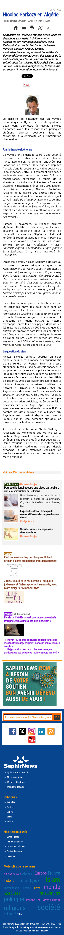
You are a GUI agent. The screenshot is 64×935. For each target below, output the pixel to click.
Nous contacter (14, 777)
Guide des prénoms (15, 846)
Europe (41, 873)
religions (15, 908)
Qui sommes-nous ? (17, 772)
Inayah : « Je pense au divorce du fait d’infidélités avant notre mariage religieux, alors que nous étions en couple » (32, 643)
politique (14, 899)
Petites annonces (14, 841)
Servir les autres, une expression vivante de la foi (36, 531)
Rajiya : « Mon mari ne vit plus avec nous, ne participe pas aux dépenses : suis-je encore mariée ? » (31, 651)
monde (52, 886)
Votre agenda (12, 837)
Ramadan (10, 856)
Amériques (9, 873)
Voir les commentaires (18, 472)
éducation (27, 873)
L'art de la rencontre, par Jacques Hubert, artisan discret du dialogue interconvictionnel (30, 559)
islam (53, 879)
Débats (9, 812)
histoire (9, 880)
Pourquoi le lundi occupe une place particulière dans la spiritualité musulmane (31, 489)
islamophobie (11, 888)
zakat (20, 914)
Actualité (10, 802)
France (54, 873)
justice (27, 888)
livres (37, 888)
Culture (10, 807)
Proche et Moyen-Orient (43, 900)
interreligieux (30, 880)
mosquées (12, 893)
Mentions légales (15, 787)
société (48, 907)
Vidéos (9, 821)
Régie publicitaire (15, 782)
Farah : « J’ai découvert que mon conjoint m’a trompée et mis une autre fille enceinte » (30, 619)
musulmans (49, 893)
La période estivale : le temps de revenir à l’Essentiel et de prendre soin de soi (39, 514)
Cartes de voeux (14, 851)
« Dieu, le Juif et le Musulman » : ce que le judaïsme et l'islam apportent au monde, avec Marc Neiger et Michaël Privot (30, 584)
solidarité (10, 914)
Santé (9, 816)
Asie (18, 873)
